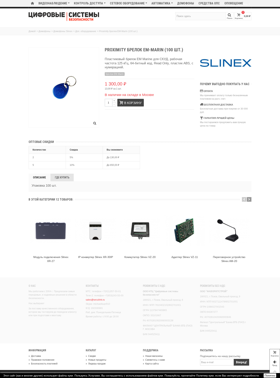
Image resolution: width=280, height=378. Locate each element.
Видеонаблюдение (52, 3)
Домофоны (185, 3)
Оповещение (233, 3)
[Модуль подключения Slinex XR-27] (50, 230)
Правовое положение (41, 360)
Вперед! (241, 362)
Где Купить (62, 177)
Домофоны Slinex (62, 31)
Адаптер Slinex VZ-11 (184, 257)
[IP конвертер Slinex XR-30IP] (95, 230)
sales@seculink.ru (95, 299)
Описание (39, 177)
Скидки (91, 356)
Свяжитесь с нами (154, 360)
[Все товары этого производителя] (225, 63)
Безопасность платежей (43, 363)
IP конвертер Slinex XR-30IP (95, 257)
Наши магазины (153, 356)
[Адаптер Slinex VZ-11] (184, 230)
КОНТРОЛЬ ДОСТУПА (88, 3)
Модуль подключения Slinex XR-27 (50, 259)
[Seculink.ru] (64, 16)
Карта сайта (151, 363)
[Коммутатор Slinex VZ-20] (140, 230)
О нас (32, 285)
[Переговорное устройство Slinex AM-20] (229, 230)
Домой (32, 31)
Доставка (35, 356)
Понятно (270, 375)
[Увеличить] (95, 123)
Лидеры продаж (96, 363)
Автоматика (160, 3)
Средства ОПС (209, 3)
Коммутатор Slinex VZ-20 (140, 257)
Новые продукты (96, 360)
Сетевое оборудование (127, 3)
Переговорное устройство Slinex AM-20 (229, 259)
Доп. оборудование (85, 31)
